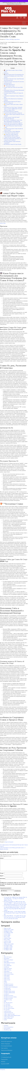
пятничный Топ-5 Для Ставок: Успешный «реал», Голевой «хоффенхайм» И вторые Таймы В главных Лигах (13, 109)
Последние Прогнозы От (9, 84)
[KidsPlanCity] (8, 12)
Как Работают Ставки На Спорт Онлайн (12, 144)
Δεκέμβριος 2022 (8, 946)
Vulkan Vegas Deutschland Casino (12, 1015)
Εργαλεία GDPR (5, 1063)
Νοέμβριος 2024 (8, 931)
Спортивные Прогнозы (9, 118)
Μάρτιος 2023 (7, 942)
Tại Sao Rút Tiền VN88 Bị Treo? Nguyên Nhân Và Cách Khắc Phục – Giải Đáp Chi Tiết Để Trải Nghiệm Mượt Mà (15, 899)
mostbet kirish (7, 989)
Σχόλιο (2, 858)
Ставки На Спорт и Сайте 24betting (12, 131)
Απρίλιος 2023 (7, 941)
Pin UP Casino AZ (8, 1007)
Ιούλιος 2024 (7, 934)
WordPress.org (7, 1030)
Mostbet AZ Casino (8, 984)
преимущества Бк (8, 83)
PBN (5, 1001)
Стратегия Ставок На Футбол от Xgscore (13, 113)
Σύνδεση (6, 1025)
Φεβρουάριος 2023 (8, 944)
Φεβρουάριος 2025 (8, 929)
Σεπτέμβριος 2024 (8, 932)
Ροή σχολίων (7, 1028)
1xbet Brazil (6, 971)
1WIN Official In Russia (9, 962)
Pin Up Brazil (7, 1004)
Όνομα (2, 873)
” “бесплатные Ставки (10, 86)
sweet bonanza (7, 1011)
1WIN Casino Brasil (8, 960)
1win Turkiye (7, 964)
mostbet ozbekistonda (9, 992)
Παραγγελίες (4, 1059)
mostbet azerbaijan (8, 985)
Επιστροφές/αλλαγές (6, 1046)
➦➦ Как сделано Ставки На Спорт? (11, 117)
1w (4, 955)
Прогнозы (6, 73)
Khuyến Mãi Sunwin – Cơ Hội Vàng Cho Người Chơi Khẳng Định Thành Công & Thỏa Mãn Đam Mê (15, 913)
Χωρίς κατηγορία (9, 842)
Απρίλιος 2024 (7, 938)
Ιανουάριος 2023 (8, 945)
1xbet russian (7, 979)
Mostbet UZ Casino (8, 995)
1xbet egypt (7, 975)
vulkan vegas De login (9, 1014)
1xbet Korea (7, 977)
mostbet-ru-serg (8, 999)
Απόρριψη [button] (2, 1069)
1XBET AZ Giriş (7, 969)
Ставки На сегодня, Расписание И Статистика (14, 81)
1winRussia (6, 967)
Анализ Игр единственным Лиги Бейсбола (13, 124)
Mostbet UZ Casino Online (10, 997)
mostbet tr (6, 994)
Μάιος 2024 (7, 937)
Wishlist (3, 1061)
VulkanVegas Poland (9, 1017)
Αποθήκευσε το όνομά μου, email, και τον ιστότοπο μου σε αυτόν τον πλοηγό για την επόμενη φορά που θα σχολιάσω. (13, 884)
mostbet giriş (7, 988)
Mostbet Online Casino (9, 991)
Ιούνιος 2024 (7, 935)
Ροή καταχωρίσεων (8, 1027)
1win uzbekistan (7, 965)
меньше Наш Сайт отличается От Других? (13, 123)
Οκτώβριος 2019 (8, 949)
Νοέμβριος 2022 (8, 948)
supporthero (17, 39)
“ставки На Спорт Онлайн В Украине (12, 137)
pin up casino (7, 1005)
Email (1, 876)
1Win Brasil (6, 958)
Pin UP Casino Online (9, 1008)
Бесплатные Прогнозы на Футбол (11, 111)
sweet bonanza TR (8, 1012)
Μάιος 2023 (7, 939)
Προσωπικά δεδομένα (6, 1050)
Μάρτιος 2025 (7, 928)
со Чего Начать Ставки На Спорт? (11, 133)
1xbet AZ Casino (8, 968)
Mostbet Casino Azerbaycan (11, 987)
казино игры (2, 223)
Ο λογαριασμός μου (6, 1057)
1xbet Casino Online (8, 974)
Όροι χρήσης (4, 1048)
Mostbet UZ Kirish (8, 998)
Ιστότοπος (2, 878)
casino (5, 982)
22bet (5, 981)
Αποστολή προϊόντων (6, 1041)
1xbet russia (7, 978)
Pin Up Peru (7, 1009)
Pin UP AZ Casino (8, 1002)
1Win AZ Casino (8, 957)
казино (5, 1019)
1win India (6, 961)
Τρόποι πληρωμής (5, 1043)
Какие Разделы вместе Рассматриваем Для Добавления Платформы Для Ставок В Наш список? (14, 76)
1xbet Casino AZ (8, 972)
